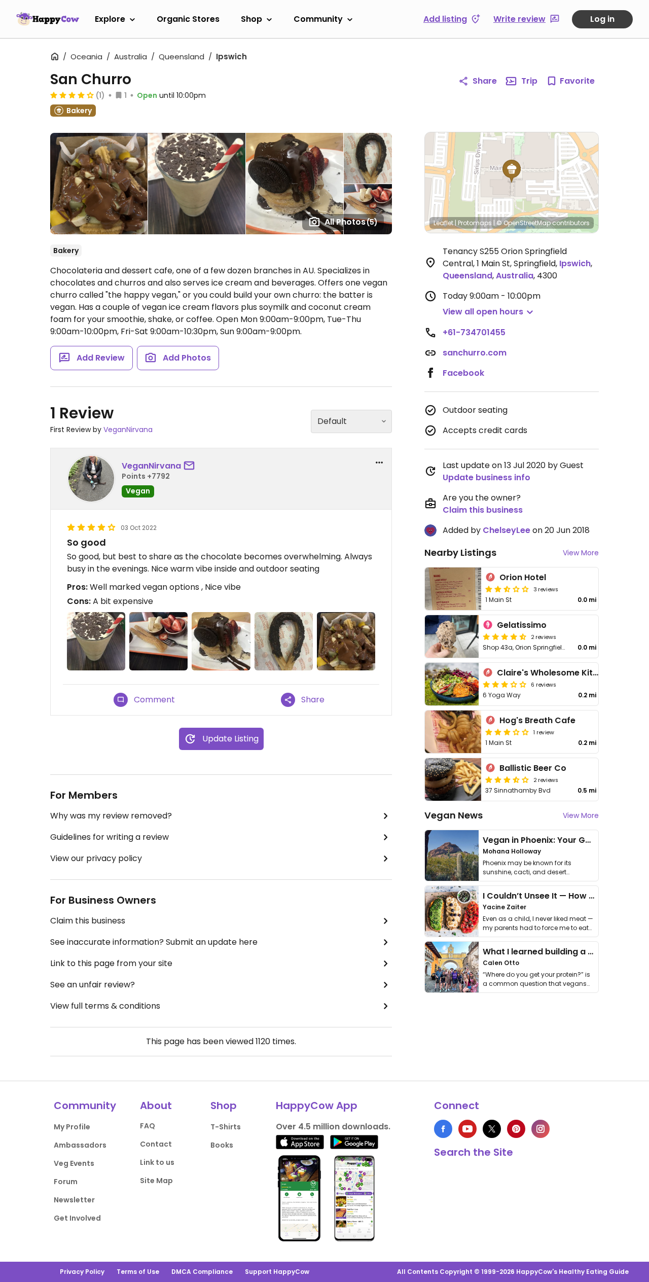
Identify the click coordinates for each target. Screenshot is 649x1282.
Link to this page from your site (111, 963)
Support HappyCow (277, 1271)
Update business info (486, 477)
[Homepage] (47, 19)
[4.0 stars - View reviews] (72, 94)
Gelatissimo (522, 625)
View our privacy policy (96, 858)
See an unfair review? (92, 984)
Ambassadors (80, 1145)
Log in (602, 19)
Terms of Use (138, 1271)
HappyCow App (316, 1105)
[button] (511, 171)
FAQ (147, 1126)
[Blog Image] (452, 855)
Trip (529, 81)
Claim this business (87, 921)
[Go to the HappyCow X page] (492, 1129)
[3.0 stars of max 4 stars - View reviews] (504, 684)
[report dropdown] (379, 462)
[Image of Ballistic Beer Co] (453, 779)
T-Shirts (225, 1127)
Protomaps (475, 223)
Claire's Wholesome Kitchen (555, 673)
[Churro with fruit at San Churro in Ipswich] (158, 641)
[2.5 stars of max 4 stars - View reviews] (507, 588)
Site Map (156, 1181)
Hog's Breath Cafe (537, 720)
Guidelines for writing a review (109, 837)
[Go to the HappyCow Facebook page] (443, 1129)
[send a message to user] (191, 466)
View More (581, 553)
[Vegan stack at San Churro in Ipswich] (221, 641)
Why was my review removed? (111, 816)
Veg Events (74, 1163)
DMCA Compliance (202, 1271)
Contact (156, 1144)
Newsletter (74, 1200)
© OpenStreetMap (523, 223)
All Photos (351, 222)
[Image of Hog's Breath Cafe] (453, 731)
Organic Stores (188, 19)
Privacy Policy (82, 1271)
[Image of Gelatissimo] (452, 636)
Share (485, 81)
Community (318, 19)
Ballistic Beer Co (532, 768)
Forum (66, 1182)
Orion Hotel (522, 577)
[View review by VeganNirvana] (91, 478)
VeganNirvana (128, 429)
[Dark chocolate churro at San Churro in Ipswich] (284, 641)
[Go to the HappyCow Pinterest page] (516, 1129)
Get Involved (77, 1218)
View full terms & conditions (105, 1006)
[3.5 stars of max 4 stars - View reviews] (507, 779)
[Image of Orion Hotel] (453, 588)
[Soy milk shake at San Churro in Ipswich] (96, 641)
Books (221, 1145)
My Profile (72, 1127)
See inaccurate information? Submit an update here (154, 942)
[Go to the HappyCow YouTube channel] (467, 1129)
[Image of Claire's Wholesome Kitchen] (452, 684)
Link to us (157, 1162)
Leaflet (443, 223)
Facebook (463, 373)
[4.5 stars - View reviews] (504, 636)
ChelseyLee (506, 530)
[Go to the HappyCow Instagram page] (540, 1129)
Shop (251, 19)
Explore (110, 19)
